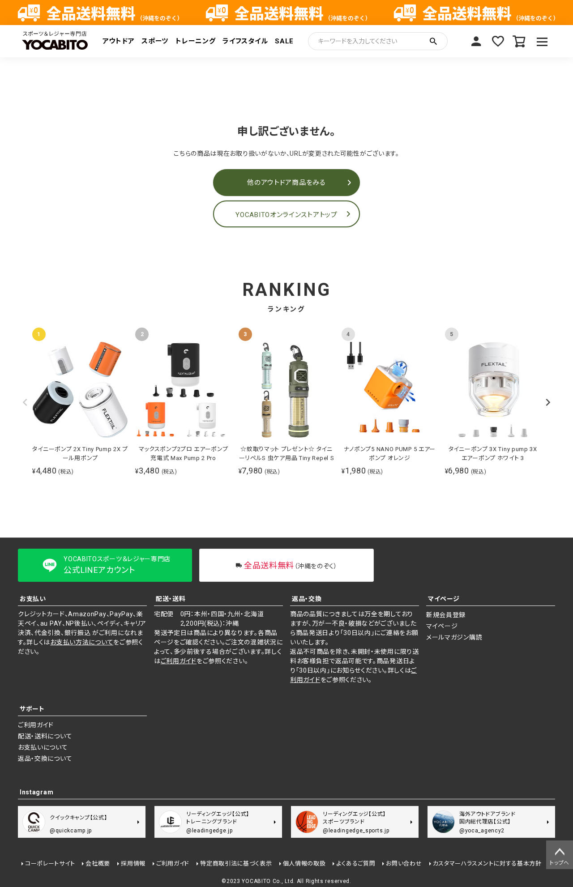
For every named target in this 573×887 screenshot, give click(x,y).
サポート (32, 708)
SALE (284, 41)
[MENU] (542, 41)
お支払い (33, 598)
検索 (433, 41)
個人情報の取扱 (304, 863)
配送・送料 (171, 598)
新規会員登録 (446, 614)
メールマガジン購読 (454, 637)
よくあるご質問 (355, 863)
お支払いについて (43, 747)
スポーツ (154, 41)
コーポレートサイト (50, 863)
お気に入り (498, 41)
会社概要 (98, 863)
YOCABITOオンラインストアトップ (286, 215)
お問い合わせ (404, 863)
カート (519, 41)
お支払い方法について (81, 642)
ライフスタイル (245, 41)
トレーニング (195, 41)
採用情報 (133, 863)
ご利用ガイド (179, 661)
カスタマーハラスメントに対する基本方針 (487, 863)
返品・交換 (307, 598)
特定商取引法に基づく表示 (236, 863)
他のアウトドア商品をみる (286, 183)
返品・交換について (45, 758)
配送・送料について (45, 736)
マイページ (476, 41)
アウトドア (119, 41)
